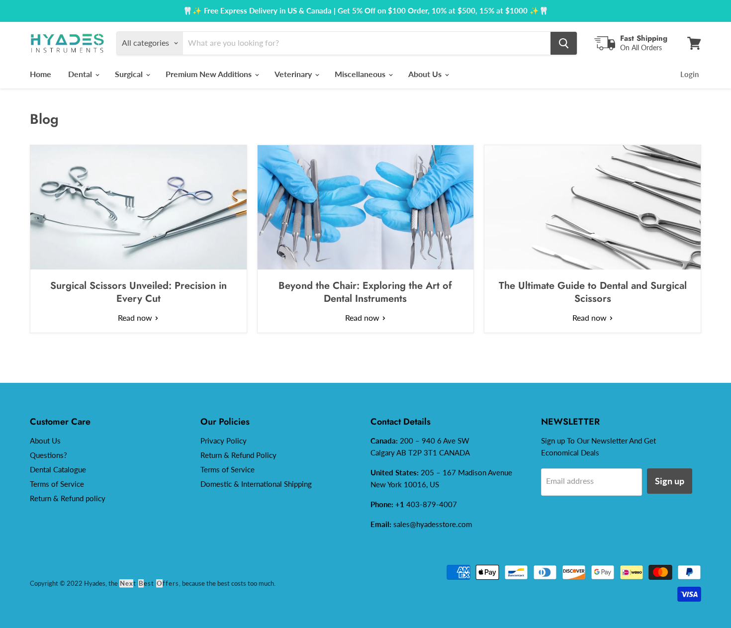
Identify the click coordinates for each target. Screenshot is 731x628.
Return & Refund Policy (238, 454)
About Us (426, 74)
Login (689, 74)
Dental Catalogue (58, 469)
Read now (136, 317)
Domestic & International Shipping (256, 483)
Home (40, 74)
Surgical (130, 74)
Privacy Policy (223, 440)
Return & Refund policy (67, 498)
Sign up (669, 480)
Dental (81, 74)
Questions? (48, 454)
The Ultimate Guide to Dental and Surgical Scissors (593, 292)
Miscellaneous (361, 74)
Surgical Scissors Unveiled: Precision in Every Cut (138, 292)
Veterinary (294, 74)
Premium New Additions (210, 74)
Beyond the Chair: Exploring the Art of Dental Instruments (365, 292)
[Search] (563, 43)
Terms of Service (57, 483)
